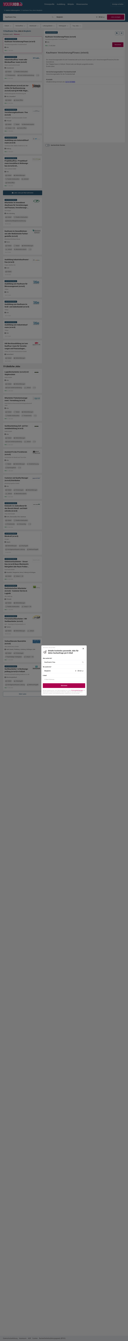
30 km (79, 671)
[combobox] (62, 662)
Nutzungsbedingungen (77, 690)
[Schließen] (83, 648)
